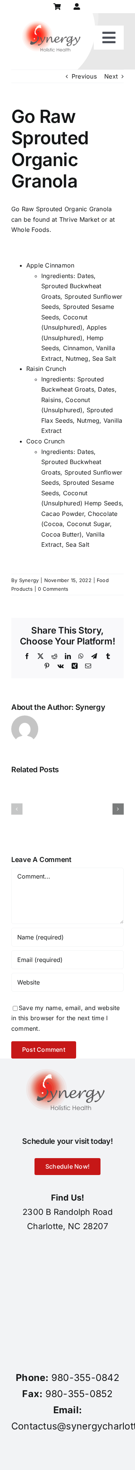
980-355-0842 (85, 1377)
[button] (16, 809)
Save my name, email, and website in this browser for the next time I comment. (65, 1018)
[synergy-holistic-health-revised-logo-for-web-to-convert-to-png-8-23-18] (52, 16)
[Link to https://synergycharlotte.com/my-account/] (76, 6)
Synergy (29, 580)
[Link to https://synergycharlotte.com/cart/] (57, 6)
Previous (84, 76)
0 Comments (53, 589)
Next (111, 76)
